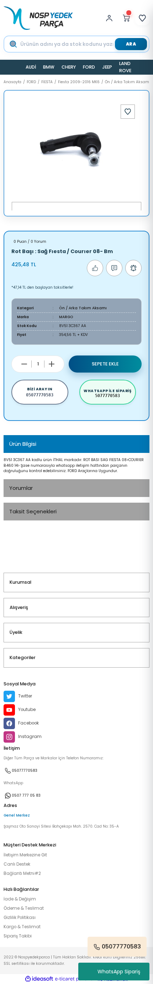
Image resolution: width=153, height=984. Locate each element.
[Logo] (38, 18)
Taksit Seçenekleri (33, 511)
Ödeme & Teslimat (24, 908)
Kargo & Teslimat (22, 927)
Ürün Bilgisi (22, 444)
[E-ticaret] (75, 979)
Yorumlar (21, 488)
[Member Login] (111, 18)
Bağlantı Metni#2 (22, 873)
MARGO (66, 317)
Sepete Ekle (105, 364)
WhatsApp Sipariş (118, 971)
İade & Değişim (20, 899)
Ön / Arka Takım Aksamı (83, 308)
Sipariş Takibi (18, 936)
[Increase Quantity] (51, 364)
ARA (131, 44)
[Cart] (126, 18)
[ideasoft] (39, 979)
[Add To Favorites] (128, 112)
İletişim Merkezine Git (25, 855)
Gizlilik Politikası (20, 917)
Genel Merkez (17, 815)
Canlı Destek (17, 864)
